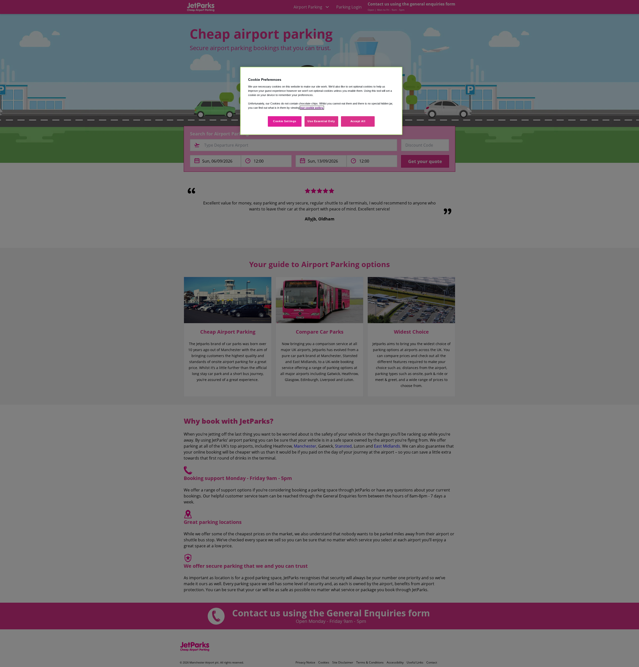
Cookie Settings (284, 121)
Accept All (357, 121)
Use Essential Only (321, 121)
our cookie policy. (311, 107)
